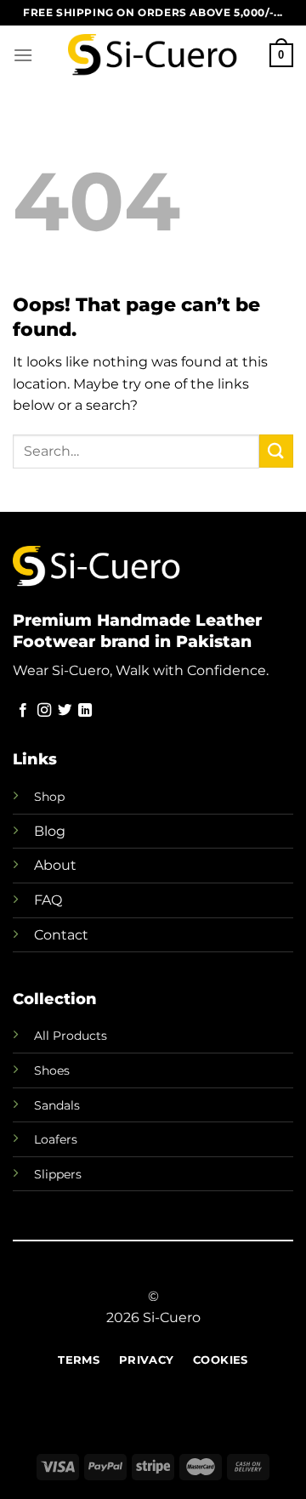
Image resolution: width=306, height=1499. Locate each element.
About (55, 865)
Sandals (57, 1105)
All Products (70, 1035)
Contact (61, 935)
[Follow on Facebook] (23, 710)
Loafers (55, 1139)
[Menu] (23, 55)
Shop (49, 796)
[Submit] (276, 451)
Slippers (58, 1174)
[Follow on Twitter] (64, 710)
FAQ (48, 900)
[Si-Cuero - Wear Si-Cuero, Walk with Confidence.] (153, 55)
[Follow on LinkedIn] (85, 710)
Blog (49, 831)
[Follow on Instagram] (44, 710)
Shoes (52, 1070)
